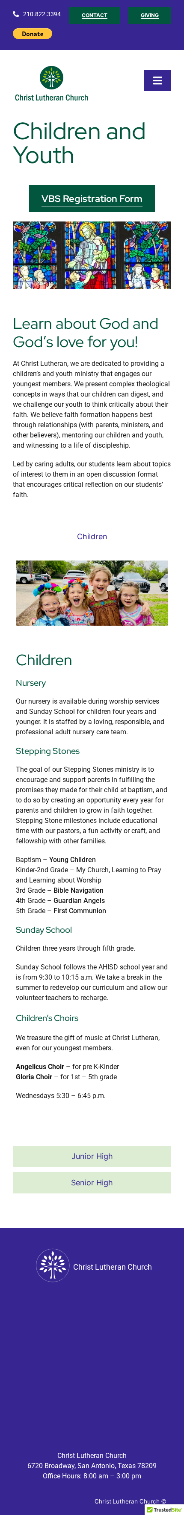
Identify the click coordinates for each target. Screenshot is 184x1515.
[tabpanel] (92, 849)
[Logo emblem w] (52, 1249)
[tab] (92, 537)
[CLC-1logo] (52, 67)
